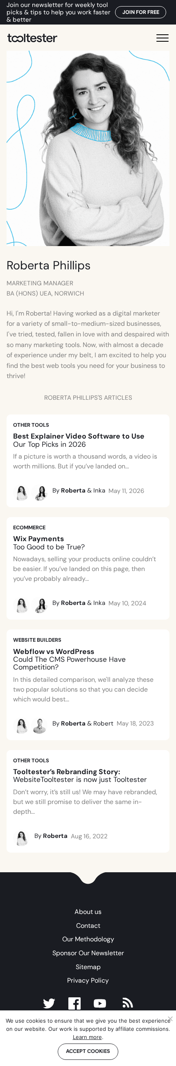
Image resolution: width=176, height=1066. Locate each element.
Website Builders (37, 639)
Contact (88, 925)
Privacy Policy (88, 980)
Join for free (140, 12)
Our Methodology (88, 939)
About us (88, 911)
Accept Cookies (88, 1051)
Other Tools (31, 424)
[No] (170, 1018)
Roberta (73, 490)
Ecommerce (29, 527)
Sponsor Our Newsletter (88, 953)
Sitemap (88, 967)
